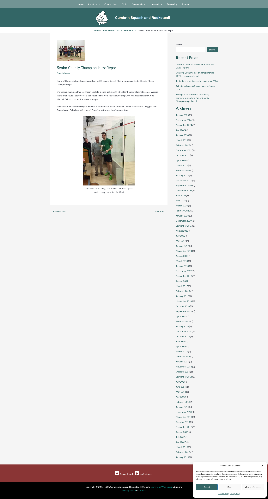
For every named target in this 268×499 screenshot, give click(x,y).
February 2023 (183, 145)
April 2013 (181, 442)
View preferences (253, 487)
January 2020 (182, 215)
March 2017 (182, 286)
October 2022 (183, 155)
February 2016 (183, 321)
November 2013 (184, 417)
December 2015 (184, 331)
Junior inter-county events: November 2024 (197, 81)
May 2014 (181, 391)
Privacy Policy (235, 494)
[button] (262, 465)
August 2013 (182, 432)
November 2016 (184, 301)
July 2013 (180, 437)
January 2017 (182, 296)
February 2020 (183, 210)
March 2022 (182, 165)
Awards (156, 4)
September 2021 (184, 185)
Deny (229, 487)
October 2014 (183, 371)
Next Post (161, 211)
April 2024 (181, 130)
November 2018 (184, 251)
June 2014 (181, 386)
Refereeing (172, 4)
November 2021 (184, 180)
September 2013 (184, 427)
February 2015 (183, 356)
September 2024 (184, 125)
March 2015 (182, 351)
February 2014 (183, 401)
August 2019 (182, 230)
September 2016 (184, 311)
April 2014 (181, 396)
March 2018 (182, 261)
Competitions (138, 4)
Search (179, 44)
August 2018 (182, 256)
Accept (207, 487)
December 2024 (184, 120)
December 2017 (184, 271)
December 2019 (184, 220)
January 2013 (182, 457)
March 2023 (182, 140)
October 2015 (183, 336)
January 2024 (182, 135)
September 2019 (184, 225)
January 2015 (182, 361)
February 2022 (183, 170)
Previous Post (58, 211)
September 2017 (184, 276)
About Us (92, 4)
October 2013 (183, 422)
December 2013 (184, 412)
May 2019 (181, 240)
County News (110, 4)
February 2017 (183, 291)
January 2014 (182, 406)
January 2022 (182, 175)
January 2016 (182, 326)
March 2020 (182, 205)
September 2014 (184, 376)
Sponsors (186, 4)
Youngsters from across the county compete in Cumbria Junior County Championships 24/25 (192, 97)
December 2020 (184, 190)
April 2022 (181, 160)
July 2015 (180, 341)
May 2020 (181, 200)
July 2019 (180, 235)
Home (80, 4)
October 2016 (183, 306)
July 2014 (180, 381)
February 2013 (183, 452)
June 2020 (181, 195)
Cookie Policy (223, 494)
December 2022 (184, 150)
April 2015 (181, 346)
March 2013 (182, 447)
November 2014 (184, 366)
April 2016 (181, 316)
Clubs (124, 4)
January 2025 (182, 115)
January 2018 (182, 266)
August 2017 (182, 281)
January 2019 (182, 245)
